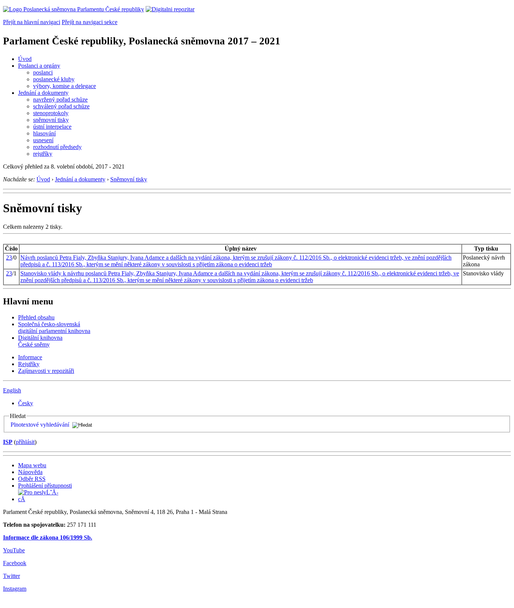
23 (9, 257)
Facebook (14, 563)
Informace (30, 357)
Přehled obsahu (36, 317)
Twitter (11, 576)
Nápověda (30, 472)
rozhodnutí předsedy (57, 147)
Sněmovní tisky (128, 179)
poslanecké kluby (54, 79)
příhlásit (25, 442)
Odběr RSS (32, 479)
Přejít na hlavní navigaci (31, 22)
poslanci (43, 72)
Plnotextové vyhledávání (40, 424)
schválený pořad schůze (61, 106)
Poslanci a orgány (39, 65)
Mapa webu (32, 465)
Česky (25, 403)
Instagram (14, 588)
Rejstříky (29, 364)
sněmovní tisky (51, 120)
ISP (7, 442)
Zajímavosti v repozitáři (46, 371)
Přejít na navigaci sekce (89, 22)
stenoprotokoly (50, 113)
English (12, 390)
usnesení (43, 140)
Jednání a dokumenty (43, 93)
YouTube (14, 550)
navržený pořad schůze (60, 99)
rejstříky (42, 153)
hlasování (44, 133)
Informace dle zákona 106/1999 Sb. (47, 537)
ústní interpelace (52, 126)
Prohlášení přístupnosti (45, 485)
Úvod (25, 59)
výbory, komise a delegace (64, 86)
